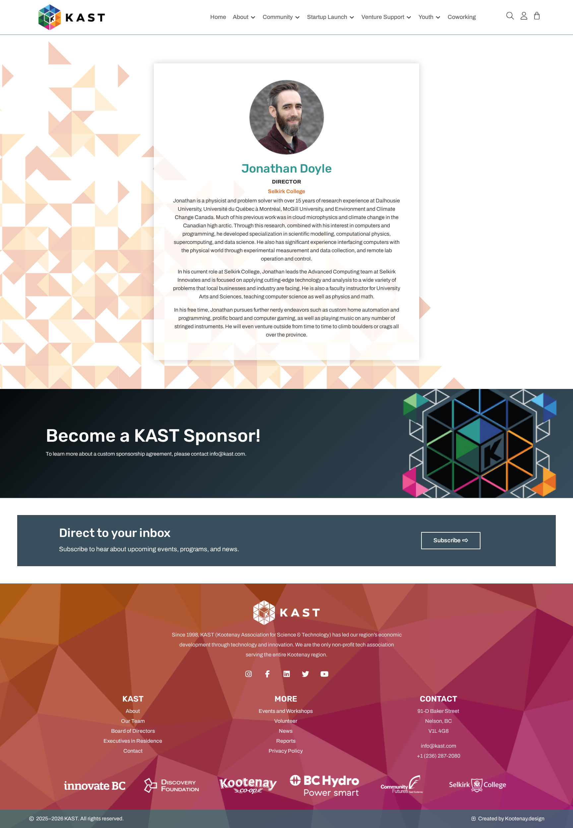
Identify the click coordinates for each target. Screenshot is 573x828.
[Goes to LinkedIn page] (286, 674)
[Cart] (537, 16)
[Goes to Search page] (510, 16)
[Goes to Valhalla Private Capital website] (258, 785)
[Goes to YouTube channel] (324, 674)
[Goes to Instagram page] (248, 674)
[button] (244, 17)
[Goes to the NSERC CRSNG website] (182, 785)
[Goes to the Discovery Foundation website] (105, 785)
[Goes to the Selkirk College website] (411, 785)
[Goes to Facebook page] (267, 674)
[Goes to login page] (524, 16)
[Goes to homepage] (71, 17)
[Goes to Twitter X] (305, 674)
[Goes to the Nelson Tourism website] (335, 785)
